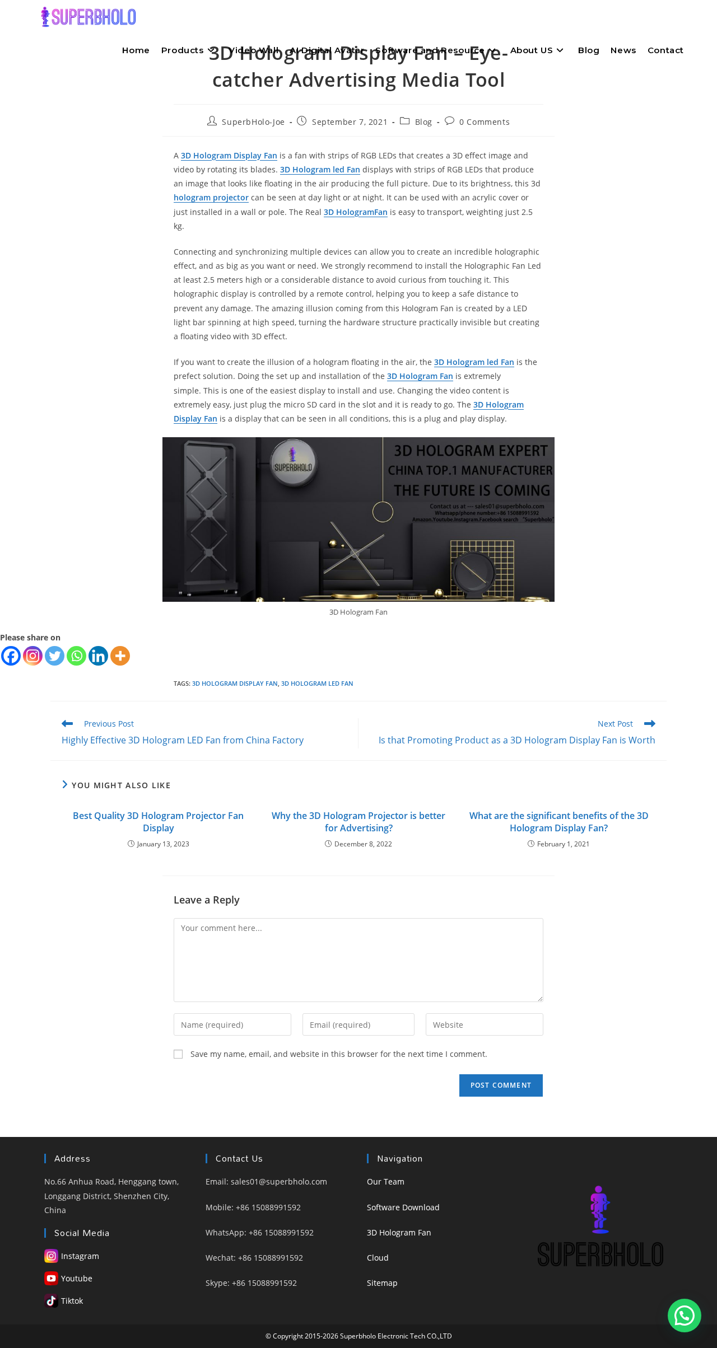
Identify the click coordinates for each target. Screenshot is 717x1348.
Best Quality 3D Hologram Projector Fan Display (158, 821)
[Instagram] (33, 656)
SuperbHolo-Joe (253, 121)
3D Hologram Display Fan (235, 683)
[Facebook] (11, 656)
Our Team (385, 1181)
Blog (423, 121)
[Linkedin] (98, 656)
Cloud (378, 1257)
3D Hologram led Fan (317, 683)
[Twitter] (54, 656)
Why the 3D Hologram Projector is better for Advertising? (358, 821)
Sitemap (382, 1282)
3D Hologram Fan (399, 1232)
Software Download (403, 1207)
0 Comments (484, 121)
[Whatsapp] (76, 656)
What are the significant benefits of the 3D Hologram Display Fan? (559, 821)
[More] (120, 656)
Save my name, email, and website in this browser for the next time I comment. (338, 1054)
